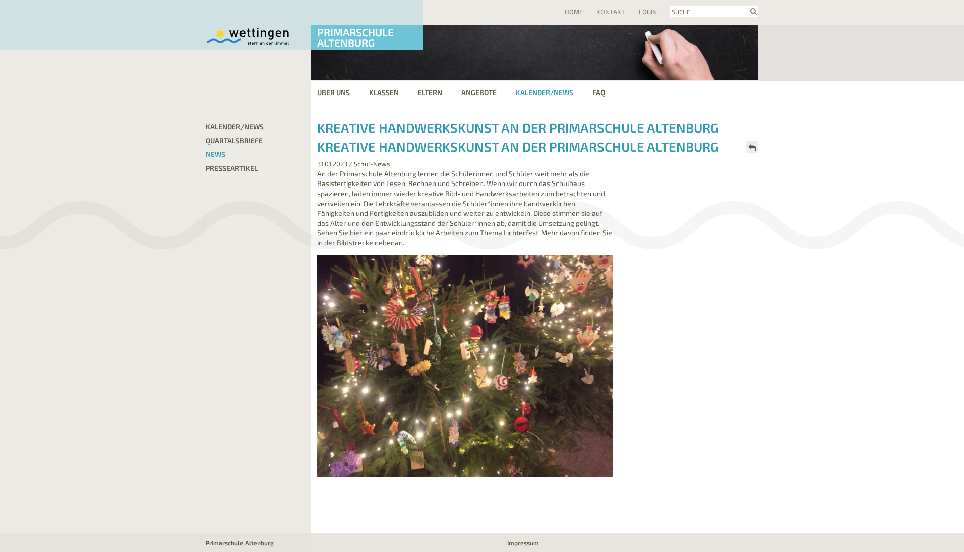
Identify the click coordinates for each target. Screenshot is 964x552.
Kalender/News (544, 92)
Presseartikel (232, 168)
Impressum (523, 542)
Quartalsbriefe (234, 140)
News (215, 154)
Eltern (430, 92)
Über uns (333, 92)
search (753, 11)
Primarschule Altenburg (355, 37)
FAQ (598, 92)
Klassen (384, 92)
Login (648, 12)
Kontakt (610, 12)
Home (574, 12)
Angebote (479, 92)
